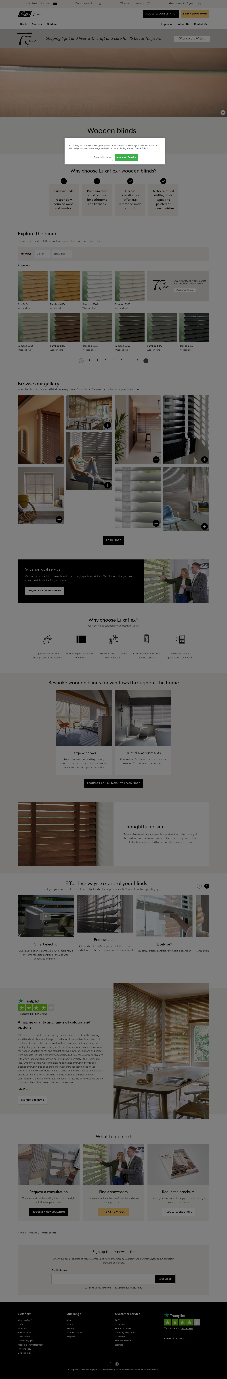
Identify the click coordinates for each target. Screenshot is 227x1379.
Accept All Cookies (126, 157)
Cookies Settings (102, 157)
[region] (115, 151)
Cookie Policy (141, 149)
